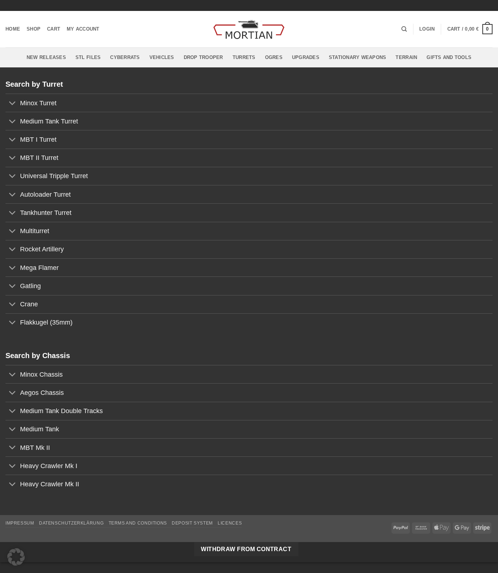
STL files (88, 57)
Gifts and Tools (449, 57)
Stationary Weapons (357, 57)
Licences (230, 523)
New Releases (46, 57)
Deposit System (192, 523)
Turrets (244, 57)
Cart (53, 29)
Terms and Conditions (138, 523)
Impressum (19, 523)
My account (83, 29)
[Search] (404, 29)
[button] (427, 29)
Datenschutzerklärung (71, 523)
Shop (33, 29)
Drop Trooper (203, 57)
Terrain (406, 57)
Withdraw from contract (246, 549)
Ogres (274, 57)
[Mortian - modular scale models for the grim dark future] (249, 29)
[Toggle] (12, 103)
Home (12, 29)
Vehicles (161, 57)
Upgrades (305, 57)
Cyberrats (125, 57)
